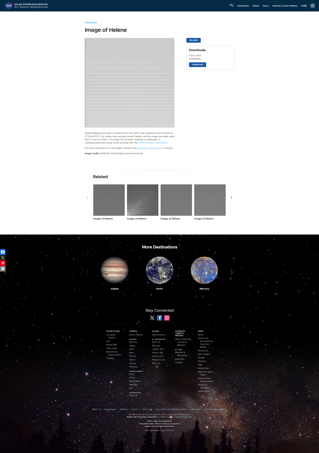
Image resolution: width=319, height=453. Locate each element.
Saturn (132, 360)
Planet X (133, 396)
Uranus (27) (158, 356)
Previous (87, 197)
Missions (202, 361)
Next (232, 197)
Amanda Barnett (165, 421)
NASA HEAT (204, 391)
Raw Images (91, 23)
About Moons (158, 335)
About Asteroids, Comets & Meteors (183, 342)
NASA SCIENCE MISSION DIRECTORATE (170, 409)
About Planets (136, 335)
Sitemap (207, 409)
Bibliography (110, 409)
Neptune (133, 367)
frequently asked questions (151, 148)
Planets (133, 331)
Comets (179, 363)
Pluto (131, 374)
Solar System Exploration (31, 4)
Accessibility (221, 409)
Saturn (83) (157, 353)
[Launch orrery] (231, 6)
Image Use (147, 409)
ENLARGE (193, 40)
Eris (131, 388)
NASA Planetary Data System (153, 143)
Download (197, 65)
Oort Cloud (111, 348)
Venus (132, 346)
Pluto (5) (156, 363)
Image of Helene (103, 218)
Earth (159, 289)
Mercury (204, 289)
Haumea (133, 385)
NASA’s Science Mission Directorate (176, 417)
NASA (9, 5)
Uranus (132, 363)
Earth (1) (156, 342)
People (201, 358)
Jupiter (115, 289)
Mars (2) (156, 346)
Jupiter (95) (158, 349)
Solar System (112, 331)
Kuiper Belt (111, 345)
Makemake (134, 381)
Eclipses (110, 358)
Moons (155, 331)
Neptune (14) (158, 360)
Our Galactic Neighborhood (31, 7)
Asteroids (179, 359)
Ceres (132, 378)
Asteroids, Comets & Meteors (180, 333)
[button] (304, 6)
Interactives (203, 368)
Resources (203, 351)
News (201, 335)
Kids (200, 365)
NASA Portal (195, 409)
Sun (108, 341)
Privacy (135, 409)
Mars (131, 353)
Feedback (124, 409)
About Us (96, 409)
